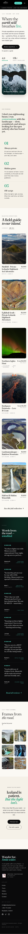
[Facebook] (2, 914)
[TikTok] (6, 914)
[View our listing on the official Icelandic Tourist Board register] (4, 875)
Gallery (4, 891)
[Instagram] (9, 914)
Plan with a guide (14, 827)
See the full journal (7, 723)
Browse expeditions (9, 46)
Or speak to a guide (7, 51)
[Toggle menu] (24, 3)
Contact (4, 896)
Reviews (4, 894)
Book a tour (18, 3)
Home (3, 885)
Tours (3, 888)
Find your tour (14, 821)
